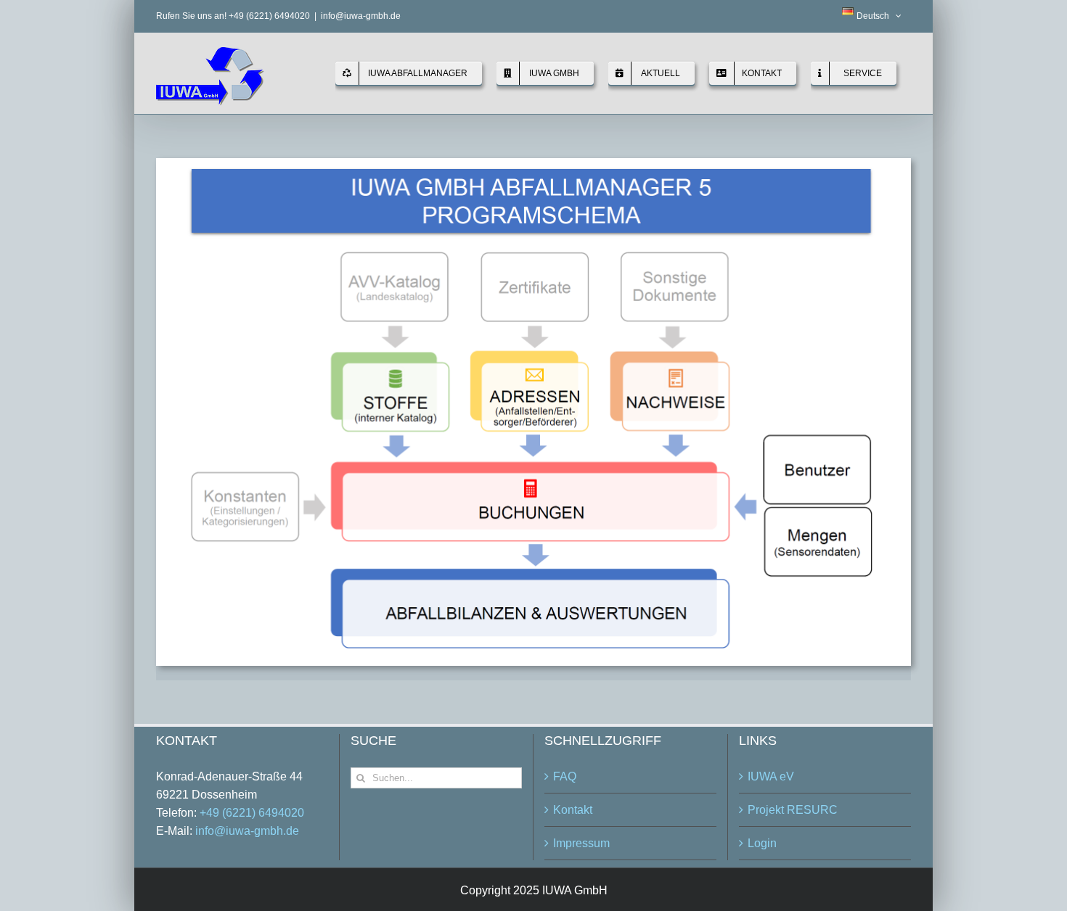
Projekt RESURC (793, 810)
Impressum (581, 843)
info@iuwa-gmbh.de (361, 16)
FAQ (564, 776)
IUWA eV (771, 776)
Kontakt (572, 810)
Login (762, 843)
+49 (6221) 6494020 (252, 813)
